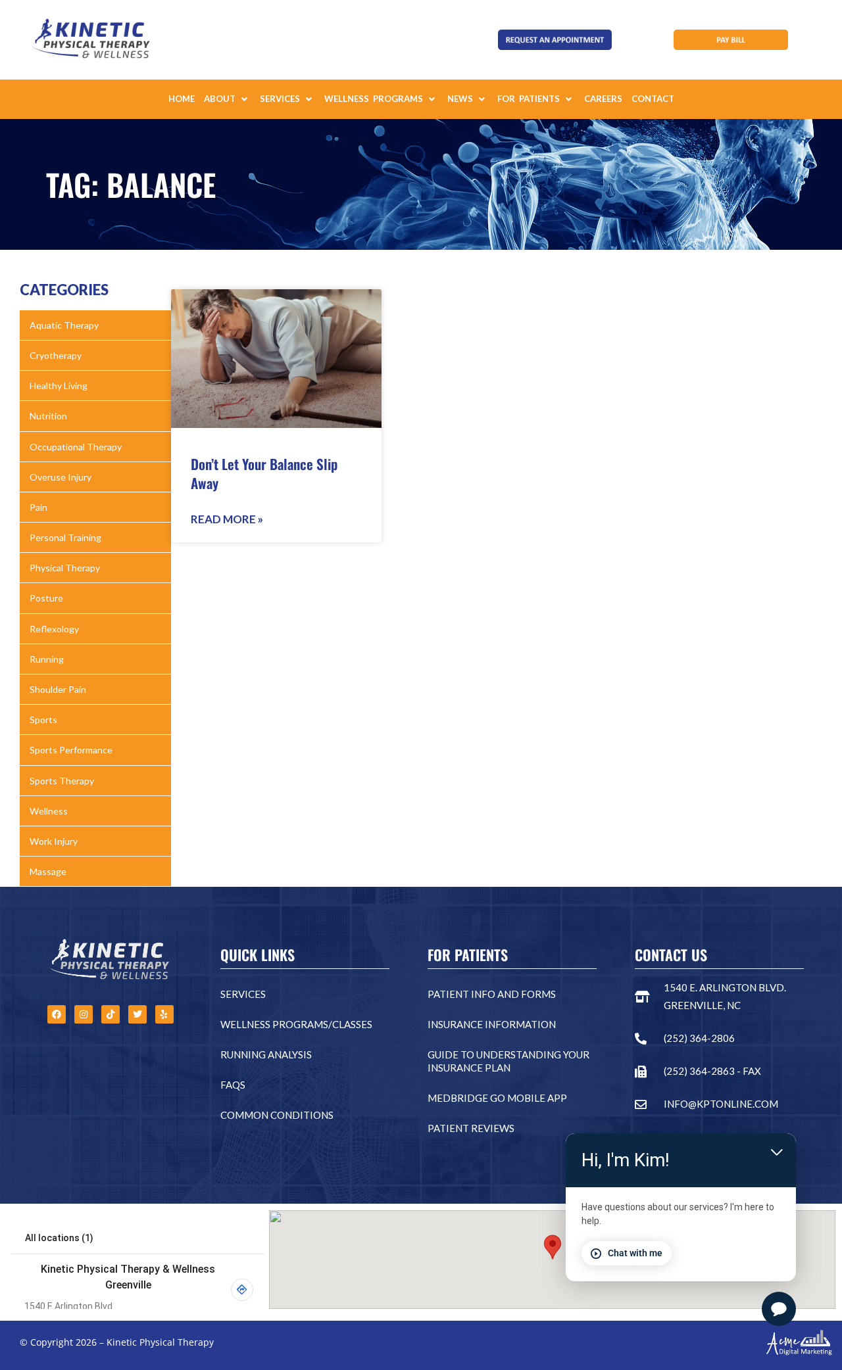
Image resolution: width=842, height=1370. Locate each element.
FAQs (232, 1085)
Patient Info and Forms (492, 994)
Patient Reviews (471, 1128)
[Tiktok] (110, 1014)
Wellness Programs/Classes (296, 1024)
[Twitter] (137, 1014)
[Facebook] (56, 1014)
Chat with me (635, 1253)
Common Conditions (277, 1115)
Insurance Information (492, 1024)
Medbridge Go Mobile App (497, 1098)
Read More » (227, 519)
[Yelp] (164, 1014)
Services (243, 994)
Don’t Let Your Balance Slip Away (264, 473)
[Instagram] (83, 1014)
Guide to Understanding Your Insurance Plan (508, 1061)
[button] (227, 99)
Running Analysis (266, 1054)
